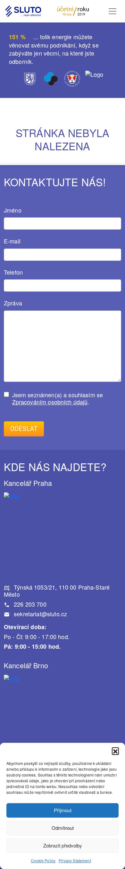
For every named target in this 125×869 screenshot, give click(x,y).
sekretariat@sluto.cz (39, 614)
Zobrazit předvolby (62, 845)
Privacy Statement (75, 860)
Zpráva (15, 303)
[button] (115, 751)
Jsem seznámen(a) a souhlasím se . (57, 398)
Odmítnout (63, 827)
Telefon (13, 272)
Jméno (14, 210)
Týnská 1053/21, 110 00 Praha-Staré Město (57, 591)
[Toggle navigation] (112, 11)
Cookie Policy (43, 860)
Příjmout (62, 810)
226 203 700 (29, 604)
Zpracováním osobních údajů (50, 402)
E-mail (14, 241)
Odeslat (24, 429)
